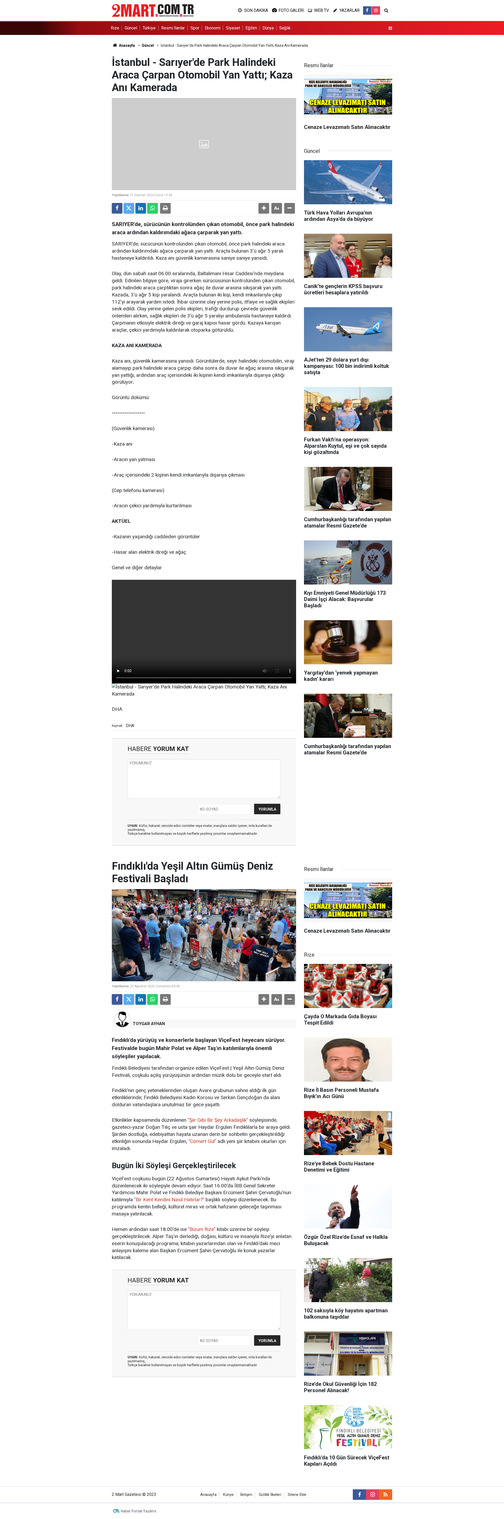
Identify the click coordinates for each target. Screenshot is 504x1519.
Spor (195, 27)
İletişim (246, 1494)
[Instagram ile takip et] (376, 10)
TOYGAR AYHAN (149, 1023)
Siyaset (233, 27)
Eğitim (251, 27)
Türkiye (149, 27)
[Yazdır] (165, 208)
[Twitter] (129, 208)
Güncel (131, 27)
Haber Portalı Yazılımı (138, 1511)
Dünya (268, 27)
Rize (115, 27)
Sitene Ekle (297, 1494)
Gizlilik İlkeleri (270, 1494)
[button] (264, 208)
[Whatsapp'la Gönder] (152, 208)
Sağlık (285, 27)
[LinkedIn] (140, 208)
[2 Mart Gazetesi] (153, 10)
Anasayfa (126, 45)
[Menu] (390, 28)
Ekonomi (212, 27)
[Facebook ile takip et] (367, 10)
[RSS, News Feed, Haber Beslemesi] (385, 1494)
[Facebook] (117, 208)
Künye (228, 1494)
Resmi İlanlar (173, 27)
